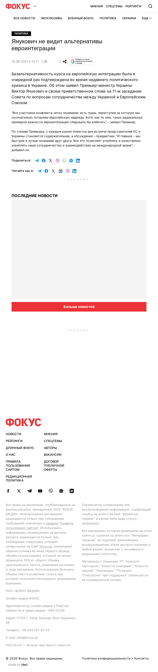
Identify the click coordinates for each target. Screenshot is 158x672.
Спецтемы (114, 6)
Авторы (50, 448)
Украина (129, 18)
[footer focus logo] (23, 422)
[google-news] (61, 491)
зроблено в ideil (18, 665)
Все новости (24, 18)
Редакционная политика (19, 478)
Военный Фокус (81, 18)
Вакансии (52, 454)
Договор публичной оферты (54, 465)
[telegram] (29, 491)
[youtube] (40, 491)
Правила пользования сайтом (18, 465)
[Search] (150, 6)
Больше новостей (79, 307)
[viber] (50, 491)
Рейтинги (133, 6)
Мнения (96, 6)
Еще (145, 18)
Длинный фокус (20, 448)
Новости (13, 434)
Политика (108, 18)
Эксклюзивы (51, 18)
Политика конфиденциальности (106, 658)
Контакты (141, 658)
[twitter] (18, 491)
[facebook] (8, 491)
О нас (10, 454)
